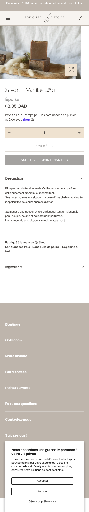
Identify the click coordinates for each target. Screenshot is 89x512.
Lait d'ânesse (16, 372)
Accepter (42, 480)
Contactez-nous (18, 419)
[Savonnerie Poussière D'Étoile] (44, 18)
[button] (8, 18)
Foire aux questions (21, 404)
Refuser (42, 491)
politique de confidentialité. (47, 469)
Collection (13, 340)
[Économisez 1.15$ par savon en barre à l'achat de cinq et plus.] (44, 3)
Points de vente (17, 388)
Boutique (12, 324)
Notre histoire (16, 356)
